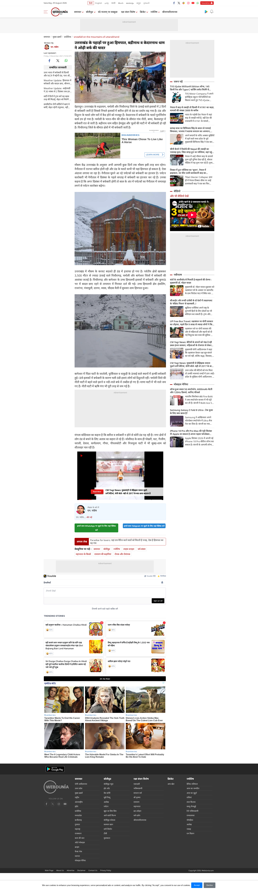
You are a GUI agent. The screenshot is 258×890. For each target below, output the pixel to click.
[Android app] (55, 769)
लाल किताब (191, 802)
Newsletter (205, 3)
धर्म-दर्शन (137, 815)
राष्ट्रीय (77, 797)
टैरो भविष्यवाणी (192, 811)
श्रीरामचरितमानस (169, 11)
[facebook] (174, 3)
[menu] (46, 12)
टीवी (105, 833)
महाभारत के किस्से (83, 554)
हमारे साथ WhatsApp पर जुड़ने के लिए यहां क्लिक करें (96, 528)
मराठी (113, 3)
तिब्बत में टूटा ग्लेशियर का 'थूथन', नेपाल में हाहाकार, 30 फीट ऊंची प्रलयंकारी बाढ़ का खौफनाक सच (188, 171)
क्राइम (77, 847)
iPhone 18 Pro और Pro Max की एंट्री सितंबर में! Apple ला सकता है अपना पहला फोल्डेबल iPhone (191, 432)
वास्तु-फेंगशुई (191, 806)
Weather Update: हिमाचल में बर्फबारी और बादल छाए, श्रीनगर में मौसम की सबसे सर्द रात (58, 82)
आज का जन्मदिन (193, 788)
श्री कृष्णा (137, 797)
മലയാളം (130, 3)
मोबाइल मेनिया (181, 384)
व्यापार (77, 856)
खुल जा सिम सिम (110, 811)
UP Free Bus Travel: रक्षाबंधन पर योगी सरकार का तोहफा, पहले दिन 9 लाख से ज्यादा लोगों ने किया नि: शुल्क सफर (192, 323)
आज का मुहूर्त (192, 793)
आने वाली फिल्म (110, 815)
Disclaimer (81, 870)
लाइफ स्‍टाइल (128, 549)
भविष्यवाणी (138, 788)
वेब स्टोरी (107, 793)
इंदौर (76, 806)
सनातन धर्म (138, 793)
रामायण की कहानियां (102, 554)
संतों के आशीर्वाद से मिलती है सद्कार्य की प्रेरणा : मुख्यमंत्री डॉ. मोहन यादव (191, 281)
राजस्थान (78, 833)
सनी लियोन (108, 829)
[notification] (211, 11)
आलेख (106, 802)
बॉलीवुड (89, 11)
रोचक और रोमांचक (122, 554)
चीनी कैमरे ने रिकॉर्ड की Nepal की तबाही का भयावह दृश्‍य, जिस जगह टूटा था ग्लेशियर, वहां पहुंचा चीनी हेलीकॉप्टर (192, 150)
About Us (60, 870)
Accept (197, 885)
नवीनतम (178, 274)
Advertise (70, 870)
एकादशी (137, 784)
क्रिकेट (143, 11)
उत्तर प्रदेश (78, 788)
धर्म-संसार (142, 549)
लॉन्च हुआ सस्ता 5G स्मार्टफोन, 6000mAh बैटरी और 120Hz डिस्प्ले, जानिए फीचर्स (191, 391)
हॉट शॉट (107, 788)
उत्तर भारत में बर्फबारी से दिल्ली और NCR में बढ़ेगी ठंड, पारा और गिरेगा (57, 74)
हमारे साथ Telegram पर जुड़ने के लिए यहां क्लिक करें (144, 526)
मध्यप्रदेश (78, 815)
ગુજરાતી (146, 3)
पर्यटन (106, 806)
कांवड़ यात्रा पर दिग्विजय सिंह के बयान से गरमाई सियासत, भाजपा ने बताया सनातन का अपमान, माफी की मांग (190, 130)
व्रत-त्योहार (137, 811)
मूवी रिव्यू (107, 797)
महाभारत (137, 806)
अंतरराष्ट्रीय (79, 802)
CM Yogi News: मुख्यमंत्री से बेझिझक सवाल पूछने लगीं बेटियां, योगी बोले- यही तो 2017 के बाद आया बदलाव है (191, 364)
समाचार (77, 11)
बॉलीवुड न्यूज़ (108, 784)
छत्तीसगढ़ (78, 820)
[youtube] (193, 3)
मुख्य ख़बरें (57, 36)
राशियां (189, 797)
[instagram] (188, 3)
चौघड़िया (190, 820)
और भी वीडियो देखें (179, 196)
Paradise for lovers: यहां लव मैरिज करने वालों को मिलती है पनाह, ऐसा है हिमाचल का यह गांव (126, 542)
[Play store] (206, 11)
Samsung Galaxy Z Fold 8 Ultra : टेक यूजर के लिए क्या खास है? (191, 411)
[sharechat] (184, 3)
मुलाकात (107, 838)
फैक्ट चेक (78, 851)
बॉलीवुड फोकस (109, 820)
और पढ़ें (89, 517)
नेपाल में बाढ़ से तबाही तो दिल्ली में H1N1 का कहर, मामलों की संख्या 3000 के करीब (192, 109)
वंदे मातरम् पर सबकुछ (107, 11)
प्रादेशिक (67, 36)
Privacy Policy (105, 870)
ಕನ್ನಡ (139, 3)
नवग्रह (189, 829)
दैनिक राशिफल (192, 784)
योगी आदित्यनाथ (81, 784)
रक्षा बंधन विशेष (128, 11)
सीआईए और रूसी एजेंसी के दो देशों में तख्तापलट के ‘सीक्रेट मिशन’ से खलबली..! (191, 302)
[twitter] (179, 3)
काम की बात (79, 838)
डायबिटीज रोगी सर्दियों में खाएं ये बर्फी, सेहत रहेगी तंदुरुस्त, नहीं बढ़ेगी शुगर (57, 105)
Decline (209, 885)
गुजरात (77, 824)
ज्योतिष (153, 11)
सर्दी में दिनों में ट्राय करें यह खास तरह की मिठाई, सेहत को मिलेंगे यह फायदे (58, 98)
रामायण (136, 802)
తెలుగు (120, 3)
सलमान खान (108, 824)
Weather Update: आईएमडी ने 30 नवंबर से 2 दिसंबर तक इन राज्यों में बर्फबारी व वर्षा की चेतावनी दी (57, 90)
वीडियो (177, 191)
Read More (97, 492)
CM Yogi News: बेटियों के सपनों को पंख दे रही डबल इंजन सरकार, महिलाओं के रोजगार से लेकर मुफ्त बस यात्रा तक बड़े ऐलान (191, 344)
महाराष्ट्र (77, 829)
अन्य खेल (171, 784)
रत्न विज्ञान (190, 833)
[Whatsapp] (198, 3)
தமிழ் (107, 3)
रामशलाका (191, 815)
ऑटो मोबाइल (80, 842)
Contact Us (92, 870)
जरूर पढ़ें (178, 81)
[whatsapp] (66, 60)
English (98, 3)
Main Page (49, 870)
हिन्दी (90, 3)
